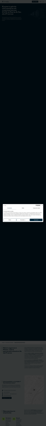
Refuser (10, 219)
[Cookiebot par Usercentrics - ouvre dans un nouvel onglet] (36, 205)
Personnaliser (22, 219)
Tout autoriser (36, 219)
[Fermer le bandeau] (42, 205)
